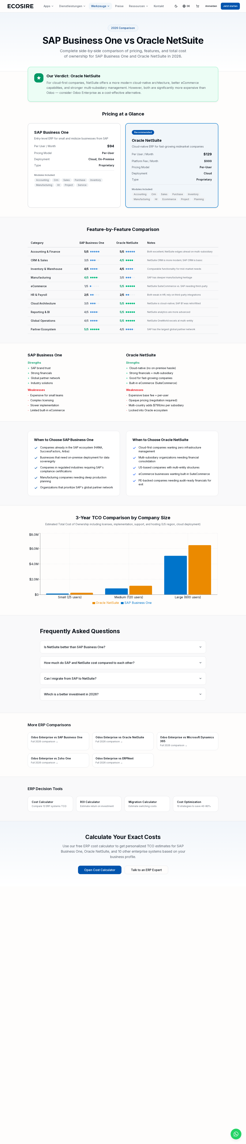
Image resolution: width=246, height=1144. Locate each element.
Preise (119, 6)
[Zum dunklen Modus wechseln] (176, 6)
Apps (47, 6)
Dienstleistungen (70, 6)
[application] (123, 569)
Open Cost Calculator (99, 870)
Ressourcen (137, 6)
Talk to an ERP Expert (146, 870)
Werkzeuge (98, 6)
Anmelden (211, 6)
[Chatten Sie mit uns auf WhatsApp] (236, 1134)
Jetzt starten (230, 6)
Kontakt (159, 6)
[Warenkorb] (197, 6)
